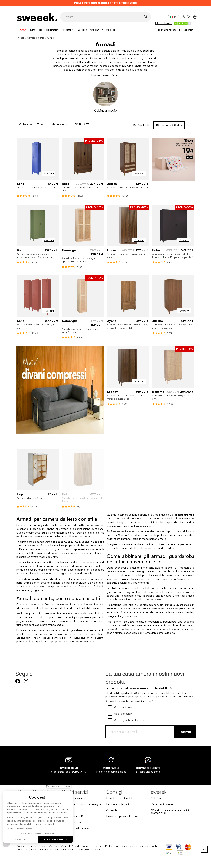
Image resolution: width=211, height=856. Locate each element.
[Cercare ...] (146, 16)
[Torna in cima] (204, 849)
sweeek (20, 37)
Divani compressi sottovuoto (122, 816)
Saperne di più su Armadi (105, 75)
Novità (32, 30)
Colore (24, 124)
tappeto (123, 629)
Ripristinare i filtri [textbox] (167, 125)
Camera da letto (35, 37)
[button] (6, 844)
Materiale (57, 124)
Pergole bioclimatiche (49, 30)
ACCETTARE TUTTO (55, 839)
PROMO (22, 30)
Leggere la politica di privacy (19, 829)
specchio (189, 621)
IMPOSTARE (20, 839)
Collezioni (111, 30)
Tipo (40, 124)
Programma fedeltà (166, 30)
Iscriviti (185, 732)
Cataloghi (82, 30)
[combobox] (169, 125)
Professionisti (186, 30)
